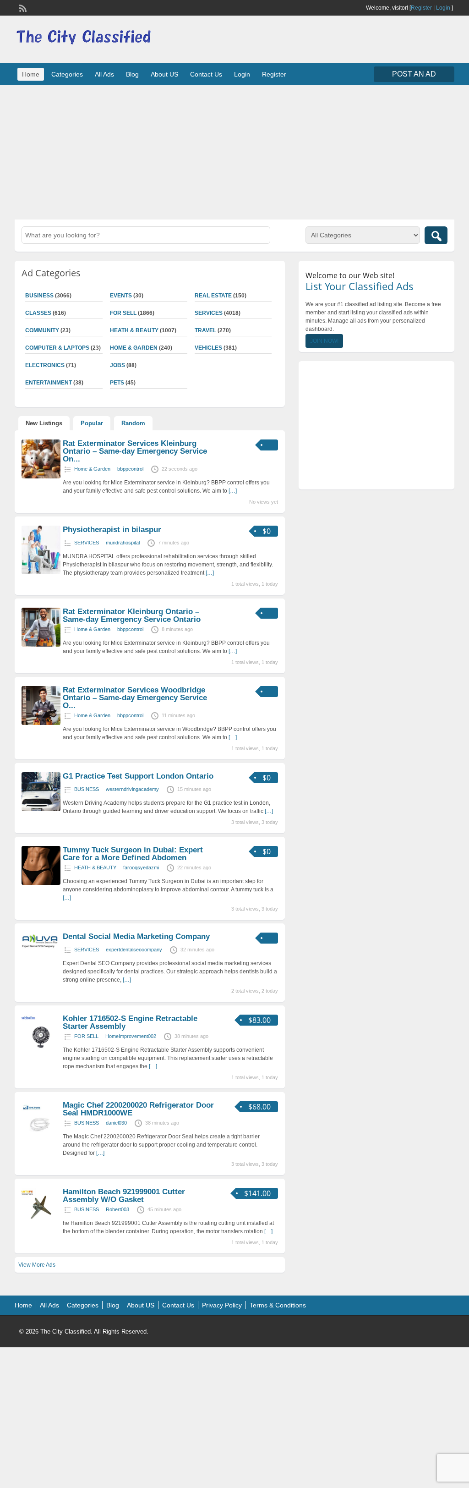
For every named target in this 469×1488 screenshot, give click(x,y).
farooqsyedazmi (141, 867)
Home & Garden (134, 348)
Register (421, 8)
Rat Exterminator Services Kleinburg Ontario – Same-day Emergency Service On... (135, 451)
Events (121, 295)
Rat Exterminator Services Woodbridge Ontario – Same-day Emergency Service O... (135, 698)
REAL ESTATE (213, 295)
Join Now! (324, 341)
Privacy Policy (222, 1305)
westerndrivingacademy (132, 789)
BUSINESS (86, 789)
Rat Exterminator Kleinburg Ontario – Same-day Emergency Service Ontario (132, 615)
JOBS (117, 365)
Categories (67, 74)
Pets (117, 382)
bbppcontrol (130, 469)
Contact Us (206, 74)
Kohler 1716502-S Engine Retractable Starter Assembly (130, 1022)
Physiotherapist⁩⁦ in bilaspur (112, 529)
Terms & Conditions (278, 1305)
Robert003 (117, 1209)
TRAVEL (205, 330)
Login (443, 8)
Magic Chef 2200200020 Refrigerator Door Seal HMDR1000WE (138, 1109)
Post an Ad (414, 74)
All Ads (104, 74)
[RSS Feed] (22, 7)
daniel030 (116, 1123)
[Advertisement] (234, 151)
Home (30, 74)
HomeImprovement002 (130, 1036)
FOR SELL (123, 313)
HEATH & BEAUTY (134, 330)
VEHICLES (208, 348)
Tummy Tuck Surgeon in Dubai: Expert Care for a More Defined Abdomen (133, 854)
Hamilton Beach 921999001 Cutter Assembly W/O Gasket (124, 1195)
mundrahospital (123, 542)
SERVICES (209, 313)
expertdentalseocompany (134, 949)
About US (164, 74)
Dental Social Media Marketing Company (136, 936)
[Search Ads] (436, 235)
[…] (233, 491)
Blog (132, 74)
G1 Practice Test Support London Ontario (138, 776)
